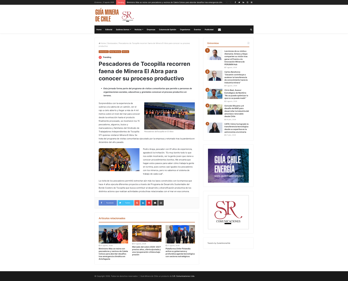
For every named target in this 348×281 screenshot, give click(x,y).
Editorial (108, 29)
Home (99, 29)
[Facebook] (235, 2)
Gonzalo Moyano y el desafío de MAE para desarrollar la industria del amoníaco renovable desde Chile (236, 111)
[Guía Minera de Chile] (114, 15)
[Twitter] (239, 2)
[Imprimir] (161, 203)
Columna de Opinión (167, 29)
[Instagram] (247, 2)
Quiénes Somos (122, 29)
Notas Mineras (115, 52)
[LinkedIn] (243, 2)
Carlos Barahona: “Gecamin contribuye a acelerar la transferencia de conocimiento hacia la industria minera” (236, 77)
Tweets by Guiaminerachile (218, 243)
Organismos (185, 29)
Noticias (138, 29)
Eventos (197, 29)
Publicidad (209, 29)
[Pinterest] (149, 203)
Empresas (151, 29)
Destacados (112, 43)
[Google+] (137, 203)
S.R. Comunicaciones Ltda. (183, 276)
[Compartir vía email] (155, 203)
